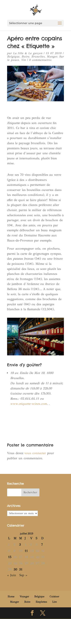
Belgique (13, 56)
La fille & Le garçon (27, 53)
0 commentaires (40, 60)
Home (11, 596)
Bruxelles (38, 56)
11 (26, 551)
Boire (25, 56)
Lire (54, 601)
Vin (23, 60)
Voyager (24, 596)
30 (15, 569)
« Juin (11, 575)
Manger (52, 56)
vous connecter (35, 453)
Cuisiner (54, 596)
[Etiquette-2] (35, 355)
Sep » (23, 575)
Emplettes (41, 601)
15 (9, 557)
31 (20, 569)
